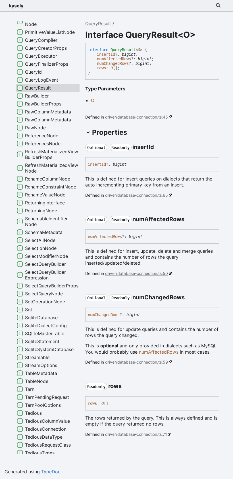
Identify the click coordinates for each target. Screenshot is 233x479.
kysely (16, 6)
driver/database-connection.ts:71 (136, 434)
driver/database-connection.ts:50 (136, 273)
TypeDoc (51, 471)
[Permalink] (159, 147)
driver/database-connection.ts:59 (136, 362)
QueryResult (98, 23)
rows (101, 68)
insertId (106, 54)
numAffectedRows (114, 59)
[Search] (218, 5)
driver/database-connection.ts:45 (136, 117)
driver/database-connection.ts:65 (136, 195)
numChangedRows (113, 63)
